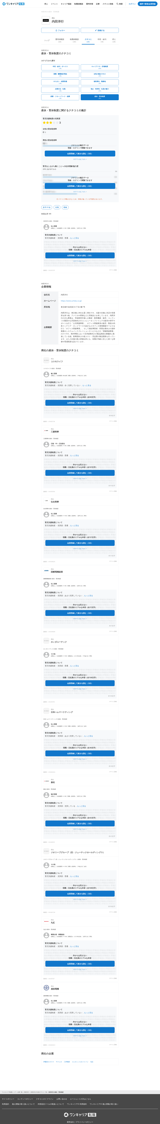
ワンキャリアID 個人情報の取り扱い (104, 1104)
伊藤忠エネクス (48, 1062)
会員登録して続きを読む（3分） (80, 153)
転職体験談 (78, 4)
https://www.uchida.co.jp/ (71, 301)
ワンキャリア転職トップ (9, 1092)
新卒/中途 (46, 207)
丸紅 (91, 1062)
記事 (98, 4)
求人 (46, 4)
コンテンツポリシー (25, 1099)
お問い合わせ (61, 1099)
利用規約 (5, 1104)
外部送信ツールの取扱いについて (51, 1104)
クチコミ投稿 (108, 4)
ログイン (132, 4)
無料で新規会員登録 (148, 4)
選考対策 (89, 4)
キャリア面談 (66, 4)
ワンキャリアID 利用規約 (77, 1104)
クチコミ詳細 (113, 270)
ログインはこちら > (80, 159)
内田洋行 (26, 1092)
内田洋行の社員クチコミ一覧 (39, 1092)
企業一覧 (19, 1092)
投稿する (101, 30)
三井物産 (67, 1062)
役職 (57, 207)
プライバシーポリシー (84, 1122)
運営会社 (70, 1122)
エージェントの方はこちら (80, 1099)
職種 (65, 207)
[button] (80, 245)
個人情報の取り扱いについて (23, 1104)
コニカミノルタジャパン (80, 1062)
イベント (54, 4)
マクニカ (59, 1062)
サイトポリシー (8, 1099)
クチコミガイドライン (45, 1099)
